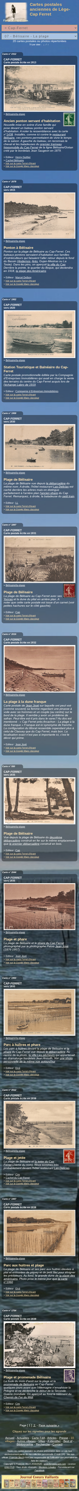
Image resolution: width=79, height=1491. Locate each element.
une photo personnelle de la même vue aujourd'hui (38, 1060)
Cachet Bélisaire (15, 160)
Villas (41, 1441)
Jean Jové (32, 705)
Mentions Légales (47, 1467)
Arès (35, 261)
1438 (9, 134)
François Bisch (16, 1457)
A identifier (54, 1441)
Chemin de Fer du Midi (18, 1397)
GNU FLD (9, 1467)
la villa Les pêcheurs (42, 1055)
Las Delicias (61, 486)
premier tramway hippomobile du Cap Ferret (33, 146)
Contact (57, 1444)
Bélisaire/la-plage (15, 114)
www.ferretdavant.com (55, 1464)
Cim (17, 1174)
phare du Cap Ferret (51, 943)
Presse (63, 1437)
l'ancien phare (49, 493)
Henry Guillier (23, 157)
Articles (52, 1437)
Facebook (40, 1470)
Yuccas (8, 599)
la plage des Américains (31, 270)
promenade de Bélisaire (19, 1384)
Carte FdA (38, 1437)
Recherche (43, 1444)
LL (16, 503)
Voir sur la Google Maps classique (22, 166)
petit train (68, 496)
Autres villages (26, 1441)
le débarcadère (56, 483)
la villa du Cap (56, 264)
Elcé (17, 1068)
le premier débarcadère (24, 843)
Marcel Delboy (23, 277)
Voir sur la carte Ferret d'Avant (20, 163)
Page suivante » (49, 1425)
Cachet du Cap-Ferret (18, 1177)
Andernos (24, 261)
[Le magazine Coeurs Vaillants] (39, 1487)
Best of (67, 1441)
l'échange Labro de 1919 (20, 384)
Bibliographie (25, 1444)
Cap (17, 612)
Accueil (9, 1437)
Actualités (23, 1437)
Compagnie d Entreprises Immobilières (36, 391)
